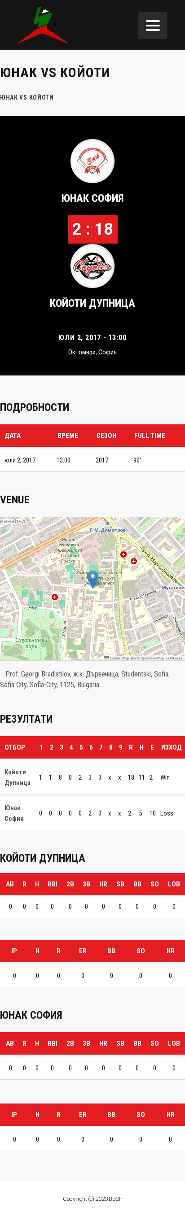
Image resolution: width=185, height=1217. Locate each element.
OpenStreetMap (152, 657)
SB (120, 884)
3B (86, 884)
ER (83, 951)
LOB (174, 884)
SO (154, 884)
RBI (52, 884)
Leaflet (114, 657)
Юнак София (93, 198)
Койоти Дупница (92, 303)
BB (137, 884)
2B (70, 884)
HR (103, 884)
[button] (92, 579)
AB (10, 884)
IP (14, 951)
